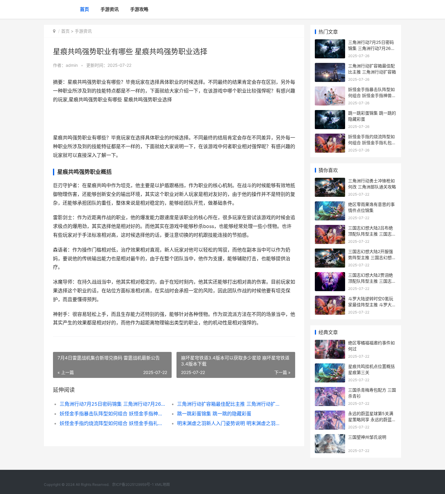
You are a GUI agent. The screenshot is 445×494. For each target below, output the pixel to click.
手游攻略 (139, 9)
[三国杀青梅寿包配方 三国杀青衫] (330, 390)
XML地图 (162, 484)
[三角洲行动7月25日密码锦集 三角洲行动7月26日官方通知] (330, 43)
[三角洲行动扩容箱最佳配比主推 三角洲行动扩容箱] (330, 66)
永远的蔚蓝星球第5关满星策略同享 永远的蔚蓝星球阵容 (372, 419)
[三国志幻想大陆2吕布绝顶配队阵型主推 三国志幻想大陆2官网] (330, 228)
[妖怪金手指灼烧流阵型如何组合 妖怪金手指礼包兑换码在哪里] (330, 137)
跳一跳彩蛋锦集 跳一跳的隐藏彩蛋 (214, 414)
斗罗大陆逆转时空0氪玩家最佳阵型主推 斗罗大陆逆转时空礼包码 (372, 304)
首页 (84, 9)
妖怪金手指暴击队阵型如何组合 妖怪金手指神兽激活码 (112, 414)
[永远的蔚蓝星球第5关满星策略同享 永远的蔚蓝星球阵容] (330, 414)
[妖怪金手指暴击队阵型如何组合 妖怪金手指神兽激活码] (330, 90)
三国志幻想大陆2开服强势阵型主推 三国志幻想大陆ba (372, 257)
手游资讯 (110, 9)
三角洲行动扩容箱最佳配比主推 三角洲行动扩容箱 (230, 404)
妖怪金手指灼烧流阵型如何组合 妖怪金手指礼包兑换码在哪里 (112, 423)
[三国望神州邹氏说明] (330, 437)
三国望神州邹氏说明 (367, 437)
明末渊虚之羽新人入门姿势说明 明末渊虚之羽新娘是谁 (230, 423)
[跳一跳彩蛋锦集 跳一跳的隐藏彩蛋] (330, 113)
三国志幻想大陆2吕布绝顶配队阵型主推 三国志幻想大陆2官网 (372, 233)
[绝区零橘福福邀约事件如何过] (330, 343)
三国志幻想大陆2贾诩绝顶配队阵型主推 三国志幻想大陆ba (372, 280)
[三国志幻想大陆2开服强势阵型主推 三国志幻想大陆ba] (330, 252)
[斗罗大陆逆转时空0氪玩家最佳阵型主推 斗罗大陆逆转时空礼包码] (330, 299)
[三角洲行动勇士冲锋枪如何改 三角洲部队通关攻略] (330, 181)
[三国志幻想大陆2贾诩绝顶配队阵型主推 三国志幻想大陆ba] (330, 275)
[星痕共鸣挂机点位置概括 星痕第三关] (330, 367)
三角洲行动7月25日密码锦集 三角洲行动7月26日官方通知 (112, 404)
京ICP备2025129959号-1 (133, 484)
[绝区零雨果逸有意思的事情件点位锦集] (330, 205)
